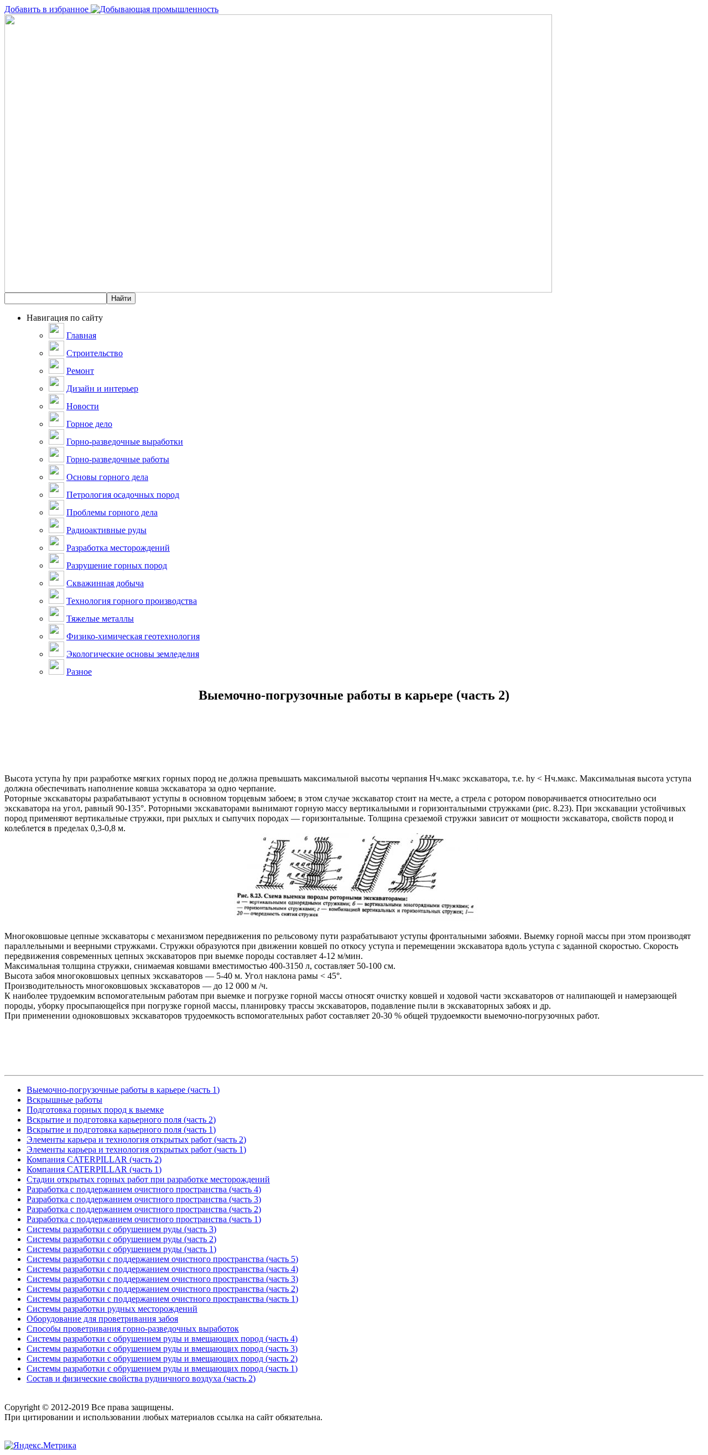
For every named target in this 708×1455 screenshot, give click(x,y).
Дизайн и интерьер (102, 388)
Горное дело (89, 424)
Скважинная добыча (105, 583)
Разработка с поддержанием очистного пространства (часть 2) (144, 1209)
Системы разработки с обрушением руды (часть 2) (121, 1239)
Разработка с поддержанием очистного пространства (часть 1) (144, 1219)
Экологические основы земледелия (132, 654)
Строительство (94, 353)
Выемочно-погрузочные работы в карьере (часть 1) (123, 1089)
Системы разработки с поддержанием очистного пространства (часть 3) (162, 1279)
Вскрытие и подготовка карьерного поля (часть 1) (121, 1129)
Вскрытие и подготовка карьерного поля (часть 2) (121, 1119)
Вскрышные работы (64, 1099)
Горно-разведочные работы (117, 459)
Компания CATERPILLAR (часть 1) (94, 1169)
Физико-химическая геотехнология (133, 636)
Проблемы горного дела (112, 512)
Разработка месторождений (118, 547)
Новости (82, 406)
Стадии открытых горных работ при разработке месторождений (148, 1179)
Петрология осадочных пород (122, 494)
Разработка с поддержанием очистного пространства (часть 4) (144, 1189)
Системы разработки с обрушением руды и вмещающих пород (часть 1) (162, 1368)
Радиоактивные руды (106, 530)
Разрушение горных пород (116, 565)
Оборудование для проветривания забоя (102, 1318)
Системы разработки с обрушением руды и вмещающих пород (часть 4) (162, 1338)
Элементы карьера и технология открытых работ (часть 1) (136, 1149)
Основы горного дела (107, 477)
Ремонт (80, 371)
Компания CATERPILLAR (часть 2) (94, 1159)
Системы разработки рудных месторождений (112, 1308)
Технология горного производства (131, 601)
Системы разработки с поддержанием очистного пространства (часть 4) (162, 1269)
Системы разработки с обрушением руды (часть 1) (121, 1249)
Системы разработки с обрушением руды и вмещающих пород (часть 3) (162, 1348)
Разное (79, 671)
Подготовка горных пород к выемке (95, 1109)
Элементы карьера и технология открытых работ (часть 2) (136, 1139)
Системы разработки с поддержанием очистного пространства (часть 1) (162, 1298)
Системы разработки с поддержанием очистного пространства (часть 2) (162, 1289)
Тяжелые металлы (100, 618)
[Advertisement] (354, 749)
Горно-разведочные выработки (124, 441)
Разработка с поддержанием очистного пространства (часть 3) (144, 1199)
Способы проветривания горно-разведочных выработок (133, 1328)
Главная (81, 335)
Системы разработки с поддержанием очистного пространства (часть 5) (162, 1259)
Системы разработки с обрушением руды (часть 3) (121, 1229)
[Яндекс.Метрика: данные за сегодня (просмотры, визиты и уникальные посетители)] (40, 1446)
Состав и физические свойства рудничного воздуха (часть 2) (141, 1378)
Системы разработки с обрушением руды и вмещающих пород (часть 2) (162, 1358)
